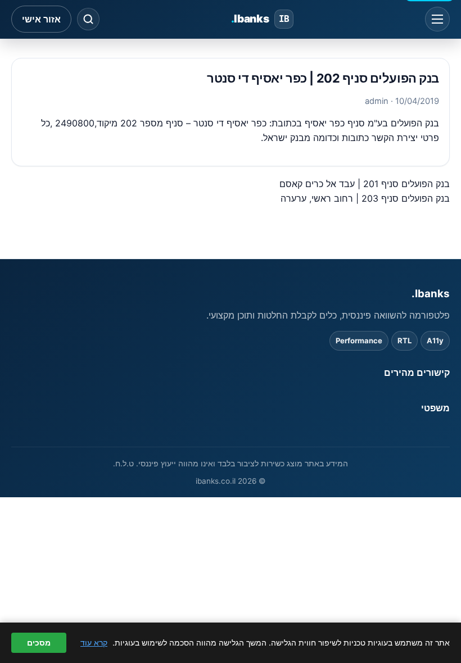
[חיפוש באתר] (88, 19)
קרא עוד (93, 642)
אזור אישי (41, 19)
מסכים (39, 642)
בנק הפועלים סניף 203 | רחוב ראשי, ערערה (365, 198)
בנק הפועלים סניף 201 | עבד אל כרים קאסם (364, 183)
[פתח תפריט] (437, 19)
